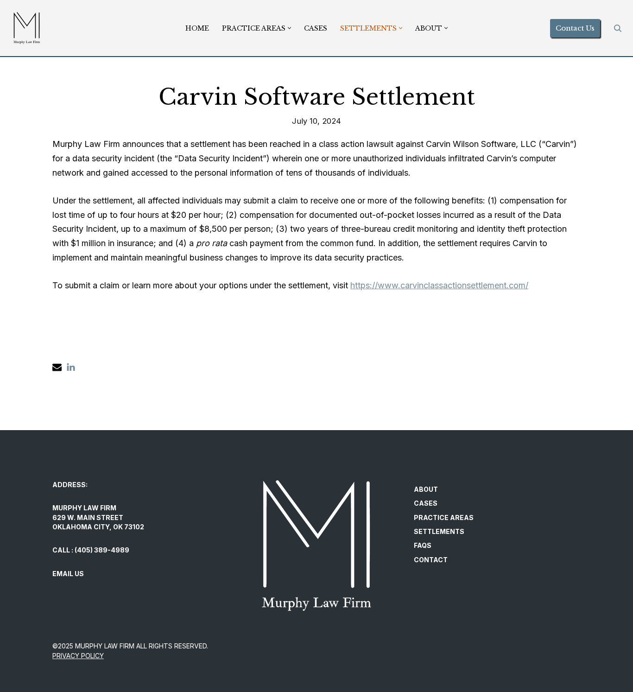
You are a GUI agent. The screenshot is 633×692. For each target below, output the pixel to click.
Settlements (439, 531)
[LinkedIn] (71, 367)
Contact (431, 560)
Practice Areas (444, 517)
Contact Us (575, 28)
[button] (289, 28)
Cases (315, 28)
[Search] (617, 28)
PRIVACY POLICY (78, 656)
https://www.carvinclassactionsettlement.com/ (439, 285)
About (426, 489)
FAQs (422, 545)
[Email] (57, 367)
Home (197, 28)
